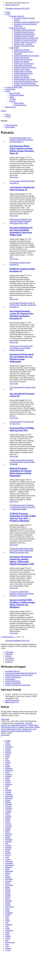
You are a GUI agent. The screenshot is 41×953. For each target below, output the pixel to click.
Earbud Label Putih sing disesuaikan (26, 56)
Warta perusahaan (20, 105)
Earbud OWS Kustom (21, 50)
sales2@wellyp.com (12, 5)
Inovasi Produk (15, 93)
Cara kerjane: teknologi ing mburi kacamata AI (22, 188)
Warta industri (19, 103)
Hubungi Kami (10, 107)
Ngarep (7, 12)
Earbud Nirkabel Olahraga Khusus (26, 81)
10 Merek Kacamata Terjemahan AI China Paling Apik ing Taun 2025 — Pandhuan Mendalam (23, 517)
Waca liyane (14, 177)
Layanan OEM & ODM (13, 87)
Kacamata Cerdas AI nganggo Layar (26, 22)
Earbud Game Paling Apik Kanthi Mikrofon (16, 731)
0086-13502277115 (12, 702)
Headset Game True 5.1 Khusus (25, 42)
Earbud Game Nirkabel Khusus (25, 83)
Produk (7, 14)
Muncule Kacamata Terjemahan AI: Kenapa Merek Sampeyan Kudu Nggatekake (20, 472)
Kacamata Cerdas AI (17, 16)
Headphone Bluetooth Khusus (24, 34)
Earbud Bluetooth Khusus (23, 65)
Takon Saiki (5, 719)
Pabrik (12, 97)
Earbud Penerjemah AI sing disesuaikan (19, 675)
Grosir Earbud (10, 89)
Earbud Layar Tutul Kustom (23, 63)
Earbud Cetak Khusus (21, 58)
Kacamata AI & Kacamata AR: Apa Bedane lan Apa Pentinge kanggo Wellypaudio (22, 358)
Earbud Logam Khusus (22, 69)
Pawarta (12, 101)
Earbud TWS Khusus (21, 75)
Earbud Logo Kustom (21, 61)
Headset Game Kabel (25, 727)
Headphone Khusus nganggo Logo (26, 38)
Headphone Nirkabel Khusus (24, 36)
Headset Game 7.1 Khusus (23, 44)
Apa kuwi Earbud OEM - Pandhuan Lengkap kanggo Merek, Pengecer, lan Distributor (22, 603)
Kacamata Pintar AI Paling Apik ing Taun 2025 (22, 429)
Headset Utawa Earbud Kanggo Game (20, 728)
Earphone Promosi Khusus (23, 59)
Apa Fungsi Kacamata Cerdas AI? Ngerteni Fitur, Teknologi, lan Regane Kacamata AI (21, 314)
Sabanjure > (10, 637)
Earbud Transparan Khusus (23, 73)
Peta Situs (29, 723)
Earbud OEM (14, 48)
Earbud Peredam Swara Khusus (25, 67)
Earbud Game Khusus (21, 77)
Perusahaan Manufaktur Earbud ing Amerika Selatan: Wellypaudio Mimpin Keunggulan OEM (22, 560)
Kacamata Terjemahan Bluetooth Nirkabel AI (21, 673)
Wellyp (7, 91)
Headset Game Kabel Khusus (24, 46)
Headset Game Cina (29, 729)
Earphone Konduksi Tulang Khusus (26, 85)
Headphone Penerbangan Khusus (25, 40)
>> (15, 637)
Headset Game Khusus (17, 28)
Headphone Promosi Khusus (24, 32)
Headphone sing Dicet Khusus (24, 30)
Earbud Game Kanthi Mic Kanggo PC (14, 725)
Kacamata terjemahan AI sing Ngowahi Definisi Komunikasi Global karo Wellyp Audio (21, 231)
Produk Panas (19, 723)
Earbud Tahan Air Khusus (23, 71)
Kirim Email (5, 735)
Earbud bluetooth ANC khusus (24, 79)
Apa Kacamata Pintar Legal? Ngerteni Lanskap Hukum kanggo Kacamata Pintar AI (22, 149)
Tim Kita (13, 99)
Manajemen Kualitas (17, 95)
